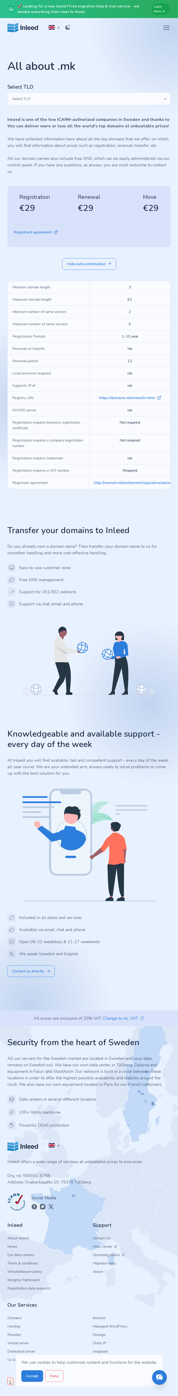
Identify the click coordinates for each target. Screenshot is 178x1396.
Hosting (13, 1326)
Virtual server (18, 1343)
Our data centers (20, 1254)
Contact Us (102, 1238)
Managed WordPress (110, 1326)
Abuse (98, 1271)
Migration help (104, 1263)
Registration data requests (29, 1288)
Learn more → (159, 8)
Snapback (100, 1351)
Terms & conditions (22, 1263)
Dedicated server (21, 1351)
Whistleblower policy (24, 1271)
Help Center (102, 1246)
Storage (99, 1334)
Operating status (106, 1254)
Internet (99, 1318)
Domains (14, 1318)
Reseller (14, 1334)
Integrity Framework (23, 1280)
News (12, 1246)
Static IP (99, 1343)
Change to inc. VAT (120, 1018)
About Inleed (18, 1238)
